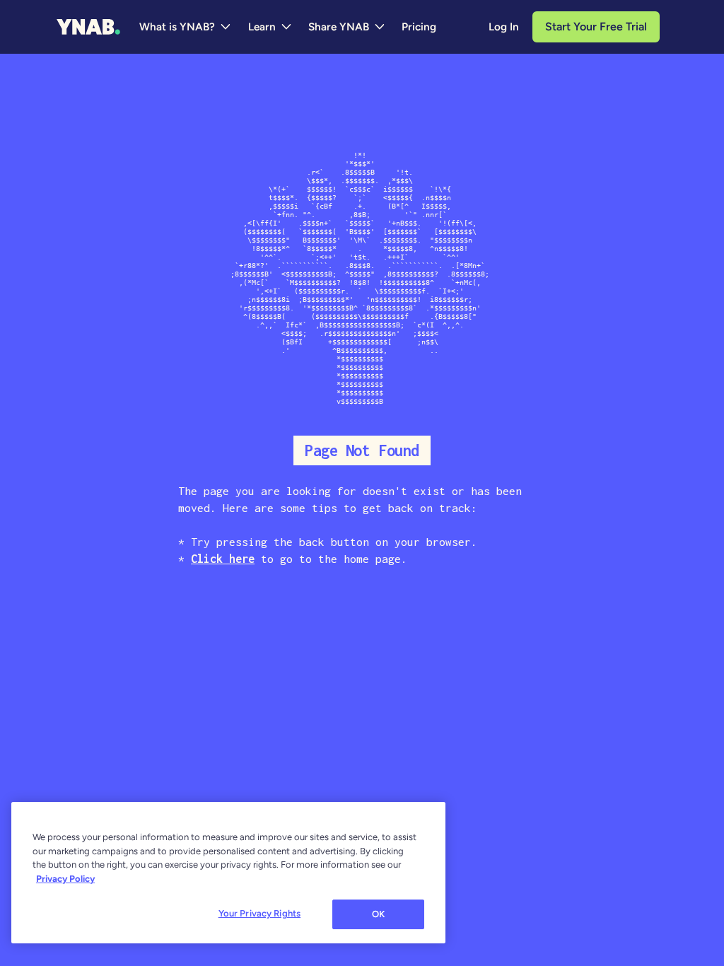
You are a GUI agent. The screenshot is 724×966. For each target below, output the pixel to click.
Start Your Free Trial (596, 26)
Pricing (419, 27)
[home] (88, 26)
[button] (185, 27)
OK (378, 914)
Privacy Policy (65, 878)
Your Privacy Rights (259, 913)
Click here (223, 558)
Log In (504, 27)
